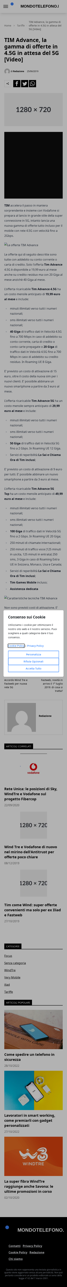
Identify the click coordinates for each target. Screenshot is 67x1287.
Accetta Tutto (33, 668)
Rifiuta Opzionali (33, 661)
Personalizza (33, 654)
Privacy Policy (35, 645)
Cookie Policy (16, 645)
